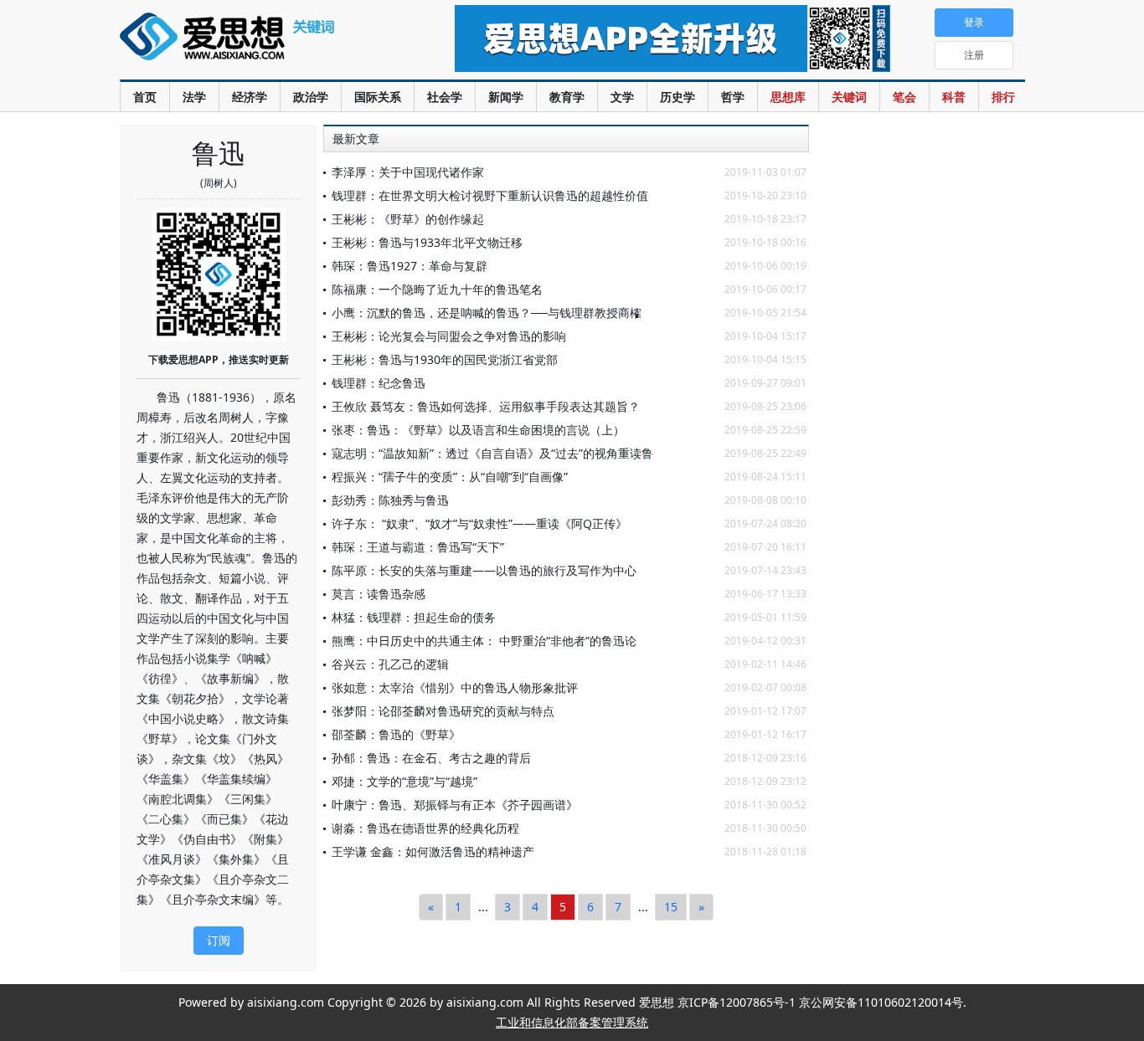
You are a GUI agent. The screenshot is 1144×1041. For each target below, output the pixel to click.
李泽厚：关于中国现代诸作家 (408, 172)
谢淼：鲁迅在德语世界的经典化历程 (425, 828)
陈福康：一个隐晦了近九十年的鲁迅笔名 (437, 289)
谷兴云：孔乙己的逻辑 (390, 664)
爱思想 (253, 46)
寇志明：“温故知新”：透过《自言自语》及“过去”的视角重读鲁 (492, 453)
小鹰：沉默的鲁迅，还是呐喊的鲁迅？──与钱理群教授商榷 (487, 313)
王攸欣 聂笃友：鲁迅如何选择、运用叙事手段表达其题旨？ (486, 406)
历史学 (677, 97)
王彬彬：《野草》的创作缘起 (408, 219)
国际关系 (377, 97)
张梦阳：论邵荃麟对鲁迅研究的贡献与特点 (443, 711)
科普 (954, 97)
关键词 (849, 97)
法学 (194, 97)
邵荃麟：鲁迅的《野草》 (396, 734)
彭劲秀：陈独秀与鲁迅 (390, 500)
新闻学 (505, 97)
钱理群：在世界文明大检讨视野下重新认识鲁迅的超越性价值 (490, 195)
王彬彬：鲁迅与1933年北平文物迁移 (427, 242)
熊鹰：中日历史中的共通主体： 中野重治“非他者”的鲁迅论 (484, 641)
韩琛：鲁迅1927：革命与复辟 (409, 266)
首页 (145, 97)
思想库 (788, 97)
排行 (1003, 97)
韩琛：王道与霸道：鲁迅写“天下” (418, 547)
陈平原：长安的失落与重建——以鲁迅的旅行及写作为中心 (484, 570)
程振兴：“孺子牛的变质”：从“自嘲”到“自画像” (450, 477)
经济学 (249, 97)
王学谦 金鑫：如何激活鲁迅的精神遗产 (433, 851)
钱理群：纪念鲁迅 (378, 383)
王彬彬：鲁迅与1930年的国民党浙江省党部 (445, 359)
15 (671, 907)
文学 (622, 97)
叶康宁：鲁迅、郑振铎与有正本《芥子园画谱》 (455, 805)
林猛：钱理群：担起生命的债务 (414, 617)
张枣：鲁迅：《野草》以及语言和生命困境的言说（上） (478, 430)
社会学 (444, 97)
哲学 (733, 97)
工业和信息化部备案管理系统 (572, 1022)
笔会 (904, 97)
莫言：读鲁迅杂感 (378, 594)
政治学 (310, 97)
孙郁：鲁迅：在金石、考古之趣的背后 (431, 758)
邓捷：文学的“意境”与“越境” (404, 781)
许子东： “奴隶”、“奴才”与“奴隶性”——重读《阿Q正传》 (479, 523)
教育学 (567, 97)
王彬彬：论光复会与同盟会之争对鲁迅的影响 (449, 336)
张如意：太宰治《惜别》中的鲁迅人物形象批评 (455, 687)
